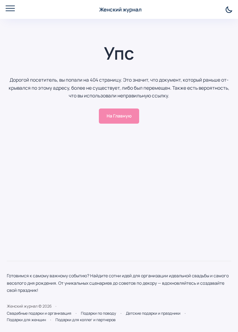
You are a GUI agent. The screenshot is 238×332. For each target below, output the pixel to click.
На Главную (119, 116)
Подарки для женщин (26, 319)
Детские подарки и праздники (153, 313)
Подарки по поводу (98, 313)
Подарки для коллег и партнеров (85, 319)
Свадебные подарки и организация (39, 313)
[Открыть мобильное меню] (10, 8)
